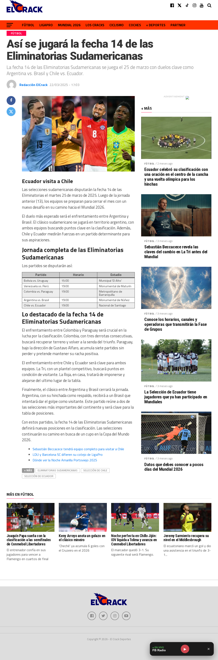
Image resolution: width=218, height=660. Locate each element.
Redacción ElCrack (33, 84)
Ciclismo (116, 25)
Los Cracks (95, 25)
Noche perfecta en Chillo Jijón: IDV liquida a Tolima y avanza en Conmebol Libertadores (134, 540)
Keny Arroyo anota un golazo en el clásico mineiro (82, 538)
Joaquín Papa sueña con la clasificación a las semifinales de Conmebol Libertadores (29, 540)
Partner (178, 25)
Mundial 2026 (69, 25)
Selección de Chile (95, 470)
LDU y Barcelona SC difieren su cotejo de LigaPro (68, 454)
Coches (135, 25)
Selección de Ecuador (38, 476)
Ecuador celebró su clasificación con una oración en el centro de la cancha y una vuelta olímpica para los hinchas (176, 177)
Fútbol (28, 25)
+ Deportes (155, 25)
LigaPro (46, 25)
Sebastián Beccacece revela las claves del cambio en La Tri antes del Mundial (175, 252)
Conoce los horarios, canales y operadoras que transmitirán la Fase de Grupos (175, 324)
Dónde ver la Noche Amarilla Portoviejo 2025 (65, 460)
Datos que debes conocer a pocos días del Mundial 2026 (173, 467)
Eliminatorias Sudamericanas (57, 470)
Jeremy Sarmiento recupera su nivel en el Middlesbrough (186, 538)
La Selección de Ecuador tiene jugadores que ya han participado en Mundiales (175, 397)
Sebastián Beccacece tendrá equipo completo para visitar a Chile (78, 449)
